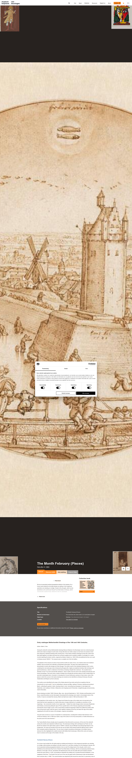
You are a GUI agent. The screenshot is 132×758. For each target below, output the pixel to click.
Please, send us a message (76, 628)
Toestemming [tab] (45, 368)
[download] (128, 569)
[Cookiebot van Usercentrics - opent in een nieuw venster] (89, 364)
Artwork (40, 571)
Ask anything (62, 572)
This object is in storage (72, 619)
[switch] (58, 388)
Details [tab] (66, 368)
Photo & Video (72, 572)
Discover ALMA (50, 572)
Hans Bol (40, 567)
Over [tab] (86, 368)
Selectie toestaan (66, 393)
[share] (123, 569)
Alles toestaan (85, 393)
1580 (47, 567)
